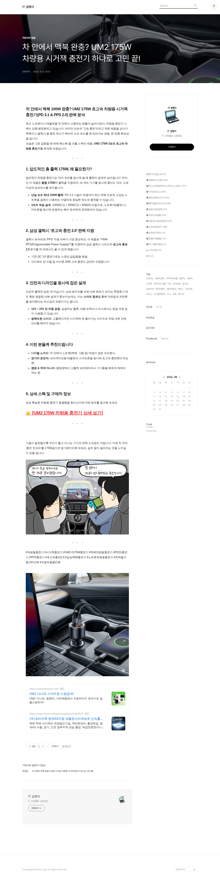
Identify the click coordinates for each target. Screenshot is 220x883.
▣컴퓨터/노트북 (157, 180)
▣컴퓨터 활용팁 (156, 238)
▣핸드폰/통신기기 (157, 197)
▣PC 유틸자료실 (156, 244)
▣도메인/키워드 (155, 232)
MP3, (180, 289)
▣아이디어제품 (156, 215)
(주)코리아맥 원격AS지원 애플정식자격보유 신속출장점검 (66, 719)
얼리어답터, (172, 289)
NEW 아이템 (156, 174)
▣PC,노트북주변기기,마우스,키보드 (166, 186)
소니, (169, 294)
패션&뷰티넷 (181, 853)
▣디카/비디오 (156, 191)
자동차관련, (160, 278)
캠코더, (186, 283)
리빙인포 (180, 847)
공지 (149, 256)
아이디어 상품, (160, 283)
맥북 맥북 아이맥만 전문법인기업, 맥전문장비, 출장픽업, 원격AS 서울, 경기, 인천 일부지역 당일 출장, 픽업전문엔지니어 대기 (66, 725)
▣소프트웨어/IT (156, 227)
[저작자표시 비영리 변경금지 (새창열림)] (66, 746)
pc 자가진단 (153, 250)
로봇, (175, 294)
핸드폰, (181, 294)
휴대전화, (177, 283)
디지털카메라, (160, 294)
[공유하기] (39, 746)
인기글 (159, 307)
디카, (169, 283)
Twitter (165, 338)
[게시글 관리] (43, 746)
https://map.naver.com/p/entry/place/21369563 (56, 713)
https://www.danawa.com (43, 688)
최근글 (149, 307)
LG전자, (149, 278)
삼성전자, (150, 289)
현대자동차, (161, 289)
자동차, (190, 278)
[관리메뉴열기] (214, 6)
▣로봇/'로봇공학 (156, 209)
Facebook (151, 338)
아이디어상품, (172, 278)
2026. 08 (172, 377)
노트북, (149, 283)
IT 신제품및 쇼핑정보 (38, 801)
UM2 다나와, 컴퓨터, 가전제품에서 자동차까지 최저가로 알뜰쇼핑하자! (66, 700)
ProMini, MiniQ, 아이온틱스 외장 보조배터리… (186, 861)
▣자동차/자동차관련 (159, 221)
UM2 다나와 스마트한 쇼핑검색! (51, 693)
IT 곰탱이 (28, 7)
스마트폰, (189, 289)
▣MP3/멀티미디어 (158, 203)
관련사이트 (180, 869)
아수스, (149, 294)
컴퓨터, (182, 278)
